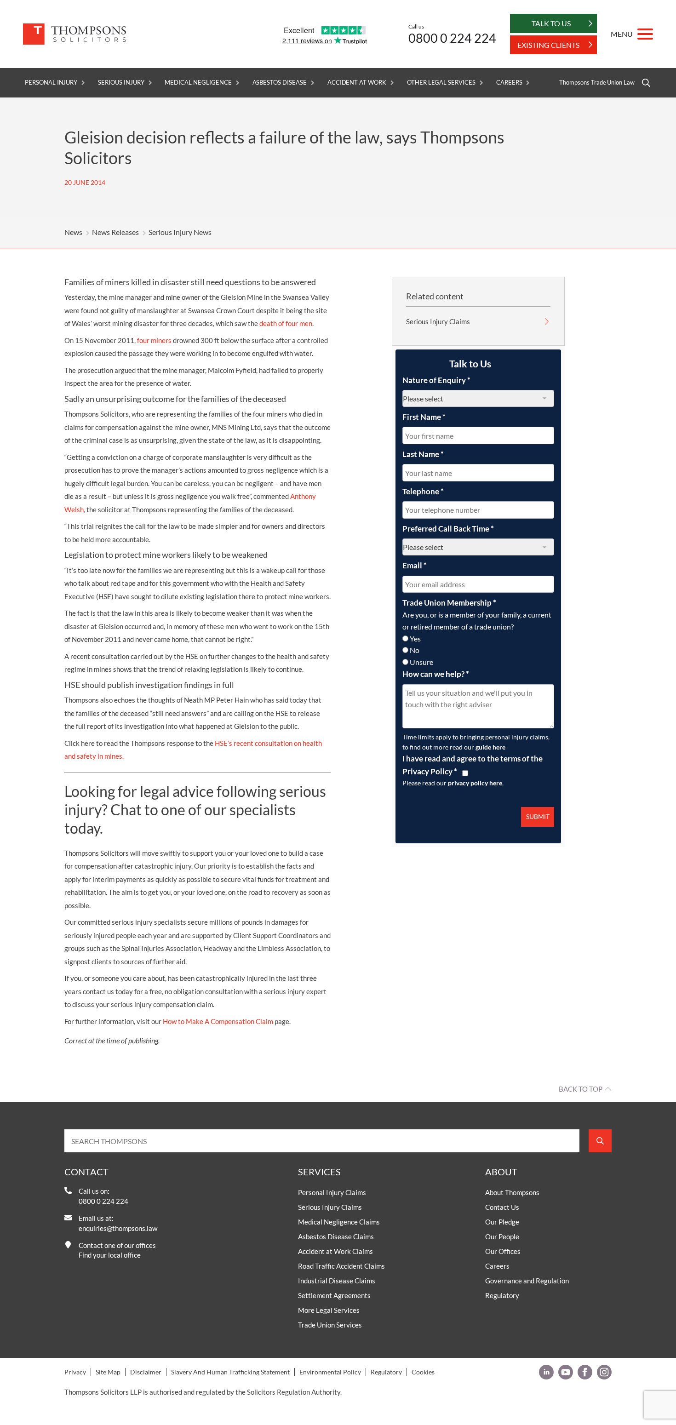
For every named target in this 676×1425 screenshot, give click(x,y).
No (414, 650)
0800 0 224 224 (452, 38)
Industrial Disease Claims (336, 1280)
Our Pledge (502, 1222)
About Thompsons (512, 1192)
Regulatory (502, 1295)
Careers (509, 82)
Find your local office (110, 1255)
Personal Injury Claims (332, 1192)
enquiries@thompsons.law (118, 1228)
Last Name (423, 454)
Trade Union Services (330, 1325)
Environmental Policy (330, 1372)
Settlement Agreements (334, 1295)
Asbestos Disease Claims (336, 1236)
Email (414, 565)
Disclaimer (145, 1372)
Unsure (421, 662)
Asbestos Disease (279, 82)
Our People (502, 1236)
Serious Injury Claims (438, 321)
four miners (154, 340)
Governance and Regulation (527, 1280)
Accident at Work (356, 82)
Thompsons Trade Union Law (597, 82)
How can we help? (435, 674)
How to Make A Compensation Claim (218, 1021)
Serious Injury (121, 82)
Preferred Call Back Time (448, 528)
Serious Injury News (180, 232)
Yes (415, 638)
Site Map (108, 1372)
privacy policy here (475, 783)
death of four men (285, 323)
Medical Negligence (198, 82)
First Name (424, 417)
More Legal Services (329, 1310)
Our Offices (503, 1251)
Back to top (580, 1089)
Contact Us (502, 1207)
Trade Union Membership (449, 602)
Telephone (423, 491)
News (73, 232)
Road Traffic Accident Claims (341, 1266)
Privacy (75, 1372)
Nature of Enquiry (436, 380)
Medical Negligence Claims (339, 1222)
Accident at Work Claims (335, 1251)
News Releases (115, 232)
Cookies (423, 1372)
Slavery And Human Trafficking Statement (230, 1372)
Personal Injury (51, 82)
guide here (490, 747)
